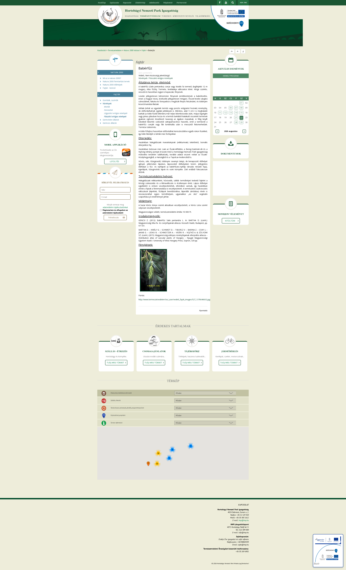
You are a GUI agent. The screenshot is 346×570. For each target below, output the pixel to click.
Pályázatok (167, 2)
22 (241, 117)
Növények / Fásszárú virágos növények (156, 78)
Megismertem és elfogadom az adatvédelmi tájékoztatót (115, 211)
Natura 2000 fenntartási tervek (116, 81)
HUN (241, 3)
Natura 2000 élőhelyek (112, 84)
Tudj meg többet (115, 362)
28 (236, 122)
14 (236, 112)
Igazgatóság (132, 16)
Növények (107, 103)
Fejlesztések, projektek (118, 415)
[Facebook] (219, 2)
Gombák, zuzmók (110, 100)
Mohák (107, 106)
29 (241, 122)
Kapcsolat (127, 2)
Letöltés (114, 161)
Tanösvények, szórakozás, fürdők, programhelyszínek (127, 408)
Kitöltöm (230, 220)
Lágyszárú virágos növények (115, 113)
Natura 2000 (117, 72)
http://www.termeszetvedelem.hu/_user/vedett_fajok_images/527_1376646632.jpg (174, 299)
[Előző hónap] (217, 131)
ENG (245, 3)
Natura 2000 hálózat (131, 50)
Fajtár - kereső (109, 88)
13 (231, 112)
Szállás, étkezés (116, 400)
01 (241, 103)
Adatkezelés (154, 2)
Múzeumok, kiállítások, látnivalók (121, 393)
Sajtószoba (114, 2)
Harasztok (108, 110)
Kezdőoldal (101, 50)
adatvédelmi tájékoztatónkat (115, 207)
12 (225, 112)
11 (220, 112)
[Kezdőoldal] (110, 16)
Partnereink (182, 2)
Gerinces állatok (110, 123)
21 (236, 117)
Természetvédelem (150, 16)
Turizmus (166, 16)
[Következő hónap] (244, 131)
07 (236, 107)
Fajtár (144, 50)
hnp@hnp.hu (244, 520)
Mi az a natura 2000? (112, 78)
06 (231, 107)
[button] (148, 464)
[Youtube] (226, 2)
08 (241, 107)
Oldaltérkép (140, 2)
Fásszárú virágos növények (115, 116)
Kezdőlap (102, 2)
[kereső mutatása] (233, 2)
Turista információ (116, 423)
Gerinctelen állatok (111, 119)
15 (241, 112)
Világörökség (202, 16)
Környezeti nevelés (183, 16)
